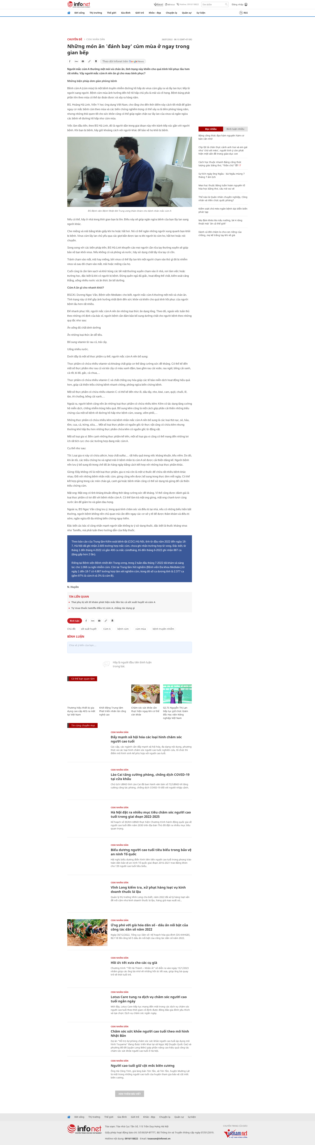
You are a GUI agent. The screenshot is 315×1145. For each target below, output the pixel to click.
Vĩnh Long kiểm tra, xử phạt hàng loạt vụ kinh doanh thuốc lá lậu (148, 889)
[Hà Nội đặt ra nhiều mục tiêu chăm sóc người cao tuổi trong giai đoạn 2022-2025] (87, 819)
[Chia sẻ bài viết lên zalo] (76, 61)
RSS (246, 12)
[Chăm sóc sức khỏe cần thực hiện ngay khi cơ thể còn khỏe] (145, 694)
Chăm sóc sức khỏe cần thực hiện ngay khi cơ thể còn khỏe (145, 711)
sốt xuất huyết (88, 628)
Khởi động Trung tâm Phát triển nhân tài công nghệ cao (112, 711)
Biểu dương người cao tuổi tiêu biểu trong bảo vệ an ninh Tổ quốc (151, 852)
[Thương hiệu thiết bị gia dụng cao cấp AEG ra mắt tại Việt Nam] (81, 694)
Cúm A (107, 628)
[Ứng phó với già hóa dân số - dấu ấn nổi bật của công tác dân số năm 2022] (87, 932)
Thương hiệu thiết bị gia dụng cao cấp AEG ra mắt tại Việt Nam (81, 711)
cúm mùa (141, 628)
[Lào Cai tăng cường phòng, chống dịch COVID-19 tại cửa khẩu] (87, 782)
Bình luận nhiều (235, 129)
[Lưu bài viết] (96, 61)
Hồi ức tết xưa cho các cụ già (134, 962)
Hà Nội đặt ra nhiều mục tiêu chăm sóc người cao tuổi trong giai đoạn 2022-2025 (151, 814)
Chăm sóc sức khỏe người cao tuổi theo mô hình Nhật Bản (150, 1033)
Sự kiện (201, 12)
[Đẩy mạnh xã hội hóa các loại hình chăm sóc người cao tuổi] (87, 744)
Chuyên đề (74, 39)
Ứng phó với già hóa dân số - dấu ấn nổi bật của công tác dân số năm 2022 (149, 927)
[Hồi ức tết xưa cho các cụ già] (87, 970)
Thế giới (111, 12)
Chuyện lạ (171, 12)
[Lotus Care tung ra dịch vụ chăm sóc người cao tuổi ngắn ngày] (87, 1004)
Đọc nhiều (211, 129)
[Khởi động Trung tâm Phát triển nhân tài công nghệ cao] (113, 694)
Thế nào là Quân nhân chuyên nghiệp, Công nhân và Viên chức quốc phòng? (223, 198)
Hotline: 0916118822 (189, 4)
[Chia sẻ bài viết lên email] (82, 61)
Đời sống (79, 12)
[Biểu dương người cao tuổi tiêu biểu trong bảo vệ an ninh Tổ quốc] (87, 857)
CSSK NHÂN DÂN (95, 39)
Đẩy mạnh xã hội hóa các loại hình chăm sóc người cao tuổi (146, 739)
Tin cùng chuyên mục (83, 725)
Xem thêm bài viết (129, 1093)
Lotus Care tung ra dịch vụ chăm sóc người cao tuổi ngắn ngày (149, 999)
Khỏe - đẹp (155, 12)
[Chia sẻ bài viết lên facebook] (69, 61)
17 (239, 165)
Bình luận (74, 620)
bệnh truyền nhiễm (163, 628)
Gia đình (125, 12)
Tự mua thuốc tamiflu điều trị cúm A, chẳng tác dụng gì (103, 608)
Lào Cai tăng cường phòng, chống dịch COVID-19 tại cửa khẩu (150, 776)
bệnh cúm (123, 628)
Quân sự (187, 12)
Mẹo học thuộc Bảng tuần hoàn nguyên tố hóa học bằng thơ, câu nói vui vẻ (222, 187)
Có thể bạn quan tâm (83, 678)
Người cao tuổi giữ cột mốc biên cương (143, 1065)
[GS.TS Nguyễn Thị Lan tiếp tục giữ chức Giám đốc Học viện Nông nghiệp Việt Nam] (177, 694)
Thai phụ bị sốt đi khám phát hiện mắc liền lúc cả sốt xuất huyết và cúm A (113, 602)
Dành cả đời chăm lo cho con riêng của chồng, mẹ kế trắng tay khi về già (220, 233)
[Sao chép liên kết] (89, 61)
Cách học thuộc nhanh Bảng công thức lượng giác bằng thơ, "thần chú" (220, 164)
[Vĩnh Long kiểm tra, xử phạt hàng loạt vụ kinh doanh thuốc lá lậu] (87, 895)
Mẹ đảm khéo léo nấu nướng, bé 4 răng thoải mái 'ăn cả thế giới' (220, 222)
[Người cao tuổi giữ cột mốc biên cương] (87, 1073)
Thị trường (96, 12)
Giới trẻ (139, 12)
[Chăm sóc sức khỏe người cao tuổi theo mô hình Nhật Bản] (87, 1038)
